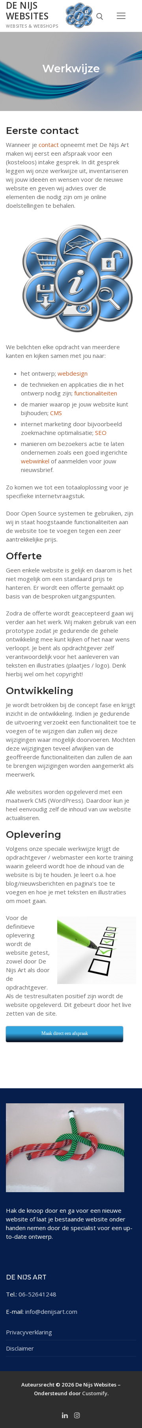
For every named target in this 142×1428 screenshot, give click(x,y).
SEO (100, 432)
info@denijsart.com (51, 1311)
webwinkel (35, 461)
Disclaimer (20, 1348)
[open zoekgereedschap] (99, 16)
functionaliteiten (95, 393)
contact (49, 145)
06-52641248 (37, 1294)
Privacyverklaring (29, 1332)
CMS (56, 413)
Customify (94, 1393)
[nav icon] (121, 15)
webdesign (73, 373)
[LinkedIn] (65, 1415)
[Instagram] (77, 1415)
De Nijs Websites (27, 11)
